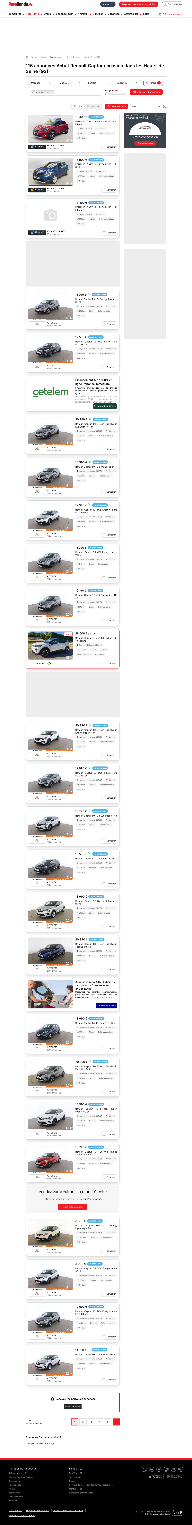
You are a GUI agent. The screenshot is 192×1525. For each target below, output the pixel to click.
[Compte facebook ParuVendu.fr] (158, 1469)
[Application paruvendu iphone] (155, 1476)
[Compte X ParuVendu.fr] (144, 1469)
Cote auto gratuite (73, 1207)
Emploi (47, 13)
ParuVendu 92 (75, 1473)
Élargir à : (112, 90)
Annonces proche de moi (22, 1515)
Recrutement (14, 1481)
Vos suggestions (76, 1477)
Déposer (138, 4)
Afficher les (146, 92)
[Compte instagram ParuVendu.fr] (166, 1469)
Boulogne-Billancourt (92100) (40, 1443)
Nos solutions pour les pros (21, 1477)
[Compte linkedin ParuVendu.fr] (151, 1469)
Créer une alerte (118, 106)
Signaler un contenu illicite (81, 1492)
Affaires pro (131, 13)
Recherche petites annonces (68, 1510)
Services (98, 13)
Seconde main (64, 13)
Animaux (83, 13)
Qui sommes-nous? (17, 1473)
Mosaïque (95, 106)
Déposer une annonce (37, 1510)
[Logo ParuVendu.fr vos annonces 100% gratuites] (20, 7)
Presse (12, 1489)
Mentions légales (76, 1489)
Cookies (72, 1481)
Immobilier (15, 13)
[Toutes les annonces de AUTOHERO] (37, 324)
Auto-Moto (32, 13)
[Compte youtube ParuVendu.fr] (180, 1469)
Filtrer (155, 82)
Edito (146, 13)
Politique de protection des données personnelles (91, 1485)
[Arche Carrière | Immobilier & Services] (177, 1513)
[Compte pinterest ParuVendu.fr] (173, 1469)
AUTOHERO (52, 323)
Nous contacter (16, 1496)
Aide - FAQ (13, 1500)
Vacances (114, 13)
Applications (14, 1492)
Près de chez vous (172, 14)
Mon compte (15, 1510)
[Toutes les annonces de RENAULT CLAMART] (37, 147)
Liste (79, 106)
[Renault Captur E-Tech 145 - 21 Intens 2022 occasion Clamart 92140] (50, 215)
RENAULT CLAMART (56, 145)
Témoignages (15, 1485)
